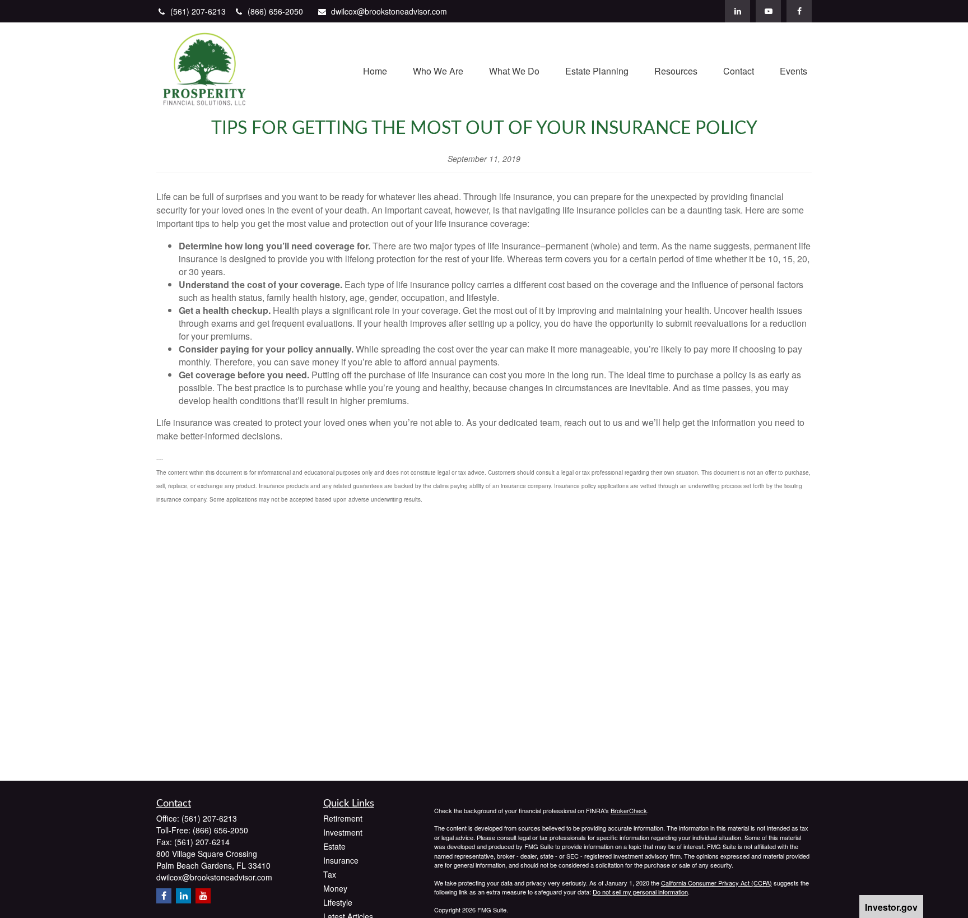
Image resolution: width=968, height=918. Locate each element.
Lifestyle (337, 902)
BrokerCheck (629, 810)
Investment (342, 832)
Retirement (342, 818)
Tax (329, 874)
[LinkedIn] (737, 11)
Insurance (341, 860)
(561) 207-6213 (199, 11)
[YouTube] (768, 11)
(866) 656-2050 (275, 11)
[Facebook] (799, 11)
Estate (334, 846)
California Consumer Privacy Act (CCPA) (716, 882)
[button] (375, 69)
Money (335, 888)
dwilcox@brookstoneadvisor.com (389, 11)
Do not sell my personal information (640, 891)
